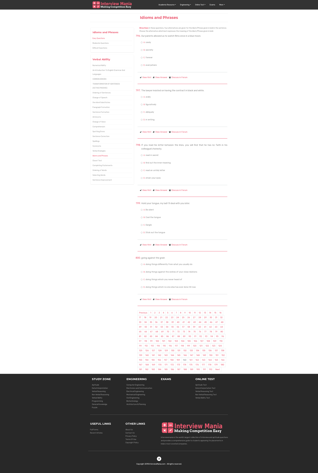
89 (184, 336)
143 (166, 355)
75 (194, 331)
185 (166, 369)
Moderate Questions (101, 43)
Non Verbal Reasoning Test (206, 395)
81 (140, 336)
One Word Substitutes (101, 102)
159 (178, 360)
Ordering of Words (100, 170)
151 (217, 355)
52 (156, 327)
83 (151, 336)
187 (178, 369)
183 (153, 369)
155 (153, 360)
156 (159, 360)
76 (200, 331)
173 (178, 365)
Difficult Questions (100, 48)
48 (222, 322)
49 (140, 327)
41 (183, 322)
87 (173, 336)
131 (178, 350)
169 (153, 365)
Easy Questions (99, 38)
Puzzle (94, 408)
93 (206, 336)
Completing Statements (102, 165)
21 (161, 317)
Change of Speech (100, 98)
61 (205, 327)
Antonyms (97, 117)
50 (146, 327)
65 (140, 331)
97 (140, 341)
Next (217, 369)
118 (182, 346)
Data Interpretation (100, 388)
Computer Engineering (135, 385)
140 (147, 355)
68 (157, 331)
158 (172, 360)
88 (178, 336)
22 (166, 317)
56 (178, 327)
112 (146, 346)
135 (203, 350)
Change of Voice (99, 122)
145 (178, 355)
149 (204, 355)
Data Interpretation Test (205, 388)
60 (200, 327)
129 (166, 350)
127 (153, 350)
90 (190, 336)
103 (176, 341)
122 (207, 346)
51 (151, 327)
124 (220, 346)
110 (220, 341)
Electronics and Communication (139, 388)
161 (190, 360)
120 (194, 346)
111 (140, 346)
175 (190, 365)
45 (205, 322)
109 (214, 341)
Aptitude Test (201, 385)
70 (168, 331)
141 (153, 355)
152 (223, 355)
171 (166, 365)
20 (156, 317)
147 (191, 355)
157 (165, 360)
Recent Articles (96, 433)
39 (172, 322)
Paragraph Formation (101, 107)
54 (167, 327)
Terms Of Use (130, 439)
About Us (129, 430)
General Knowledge (99, 404)
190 (198, 369)
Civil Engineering (132, 398)
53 (162, 327)
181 (140, 369)
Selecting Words (99, 175)
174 (184, 365)
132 (185, 350)
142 (159, 355)
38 (167, 322)
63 (216, 327)
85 (162, 336)
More (221, 5)
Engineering (184, 5)
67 (151, 331)
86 (167, 336)
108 (208, 341)
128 (159, 350)
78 (211, 331)
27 (194, 317)
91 (195, 336)
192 (210, 369)
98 (145, 341)
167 (140, 365)
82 (145, 336)
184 (159, 369)
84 (156, 336)
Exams (212, 5)
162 (197, 360)
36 (156, 322)
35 (151, 322)
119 (188, 346)
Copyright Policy (132, 443)
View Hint (146, 77)
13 (205, 313)
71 (173, 331)
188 (185, 369)
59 (194, 327)
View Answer (161, 77)
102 (170, 341)
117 (176, 346)
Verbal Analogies (99, 151)
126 (147, 350)
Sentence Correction (101, 136)
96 (222, 336)
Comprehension (99, 127)
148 (198, 355)
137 (216, 350)
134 (197, 350)
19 (150, 317)
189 (191, 369)
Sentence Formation (101, 112)
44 (200, 322)
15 (215, 313)
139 (140, 355)
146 (185, 355)
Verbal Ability (97, 398)
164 (210, 360)
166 (222, 360)
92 (200, 336)
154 (146, 360)
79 (216, 331)
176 (197, 365)
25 (183, 317)
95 (217, 336)
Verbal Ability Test (202, 398)
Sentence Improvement (102, 180)
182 (146, 369)
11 (195, 313)
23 (172, 317)
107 (201, 341)
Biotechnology (132, 401)
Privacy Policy (131, 436)
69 (162, 331)
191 (204, 369)
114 (158, 346)
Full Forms (94, 430)
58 (189, 327)
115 (164, 346)
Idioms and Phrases (100, 156)
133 (191, 350)
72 (178, 331)
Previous (143, 313)
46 (211, 322)
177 (203, 365)
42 (189, 322)
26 (188, 317)
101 (163, 341)
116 (170, 346)
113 (152, 346)
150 (210, 355)
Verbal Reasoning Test (204, 391)
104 (182, 341)
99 (151, 341)
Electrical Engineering (135, 391)
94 (211, 336)
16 (220, 313)
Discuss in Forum (179, 77)
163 (203, 360)
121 (200, 346)
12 (200, 313)
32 (221, 317)
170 (159, 365)
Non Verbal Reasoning (100, 395)
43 (194, 322)
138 (222, 350)
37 (162, 322)
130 (172, 350)
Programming (97, 401)
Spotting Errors (99, 131)
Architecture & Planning (136, 404)
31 (216, 317)
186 (172, 369)
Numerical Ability (99, 65)
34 (145, 322)
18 (145, 317)
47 (216, 322)
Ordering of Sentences (102, 93)
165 (216, 360)
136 (210, 350)
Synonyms (97, 146)
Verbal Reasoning (99, 391)
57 (183, 327)
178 (209, 365)
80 (221, 331)
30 (211, 317)
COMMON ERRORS (99, 79)
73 (184, 331)
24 (177, 317)
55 (172, 327)
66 (145, 331)
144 (172, 355)
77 (205, 331)
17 (140, 317)
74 (189, 331)
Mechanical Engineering (135, 395)
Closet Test (97, 161)
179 (216, 365)
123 (213, 346)
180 (222, 365)
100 (157, 341)
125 (140, 350)
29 (205, 317)
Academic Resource (167, 5)
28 (200, 317)
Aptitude (95, 385)
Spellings (96, 141)
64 (221, 327)
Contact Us (130, 433)
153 (140, 360)
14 (210, 313)
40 (178, 322)
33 (140, 322)
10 (190, 313)
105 (189, 341)
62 (210, 327)
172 (172, 365)
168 (147, 365)
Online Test (199, 5)
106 (195, 341)
